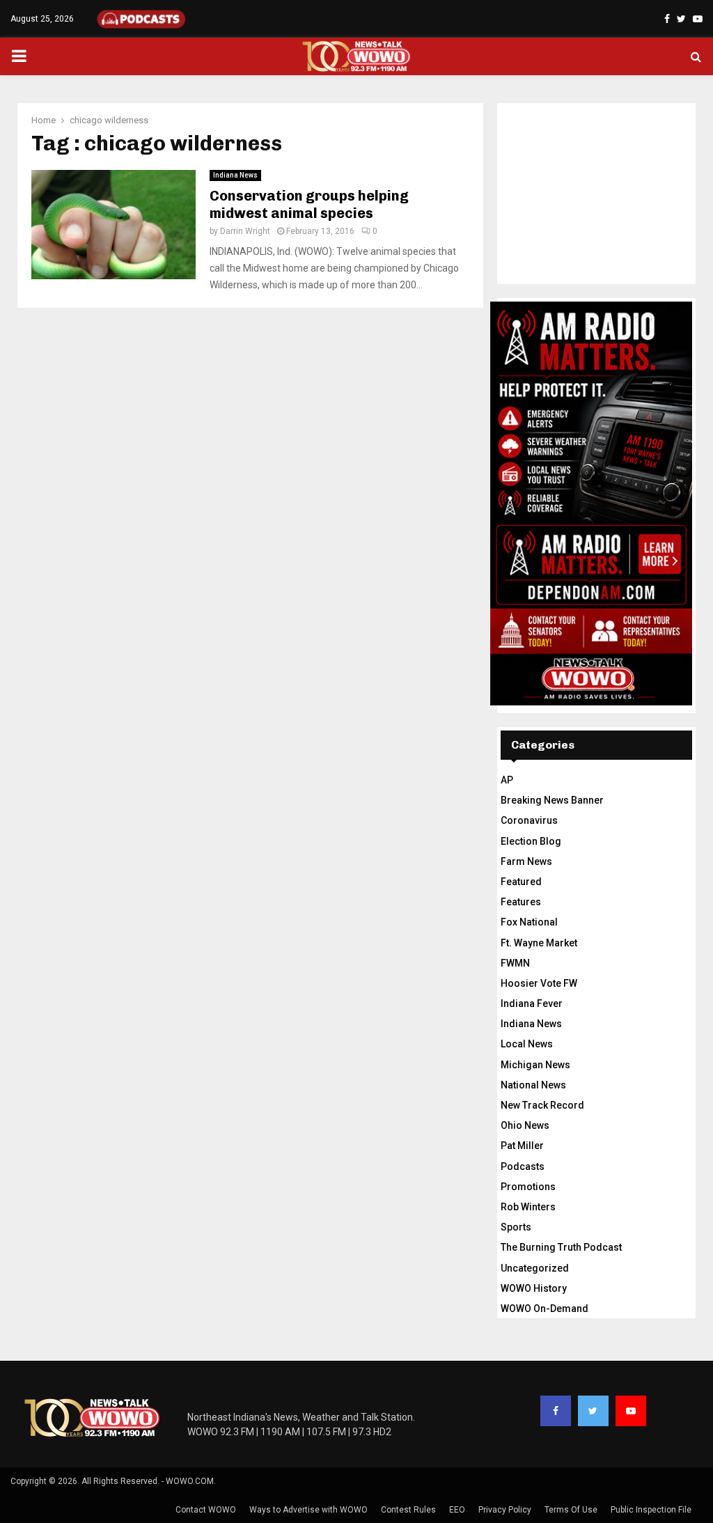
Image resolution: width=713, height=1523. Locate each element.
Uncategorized (535, 1268)
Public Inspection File (651, 1510)
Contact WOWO (205, 1510)
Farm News (526, 861)
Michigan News (535, 1064)
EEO (457, 1510)
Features (521, 901)
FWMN (515, 963)
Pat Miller (522, 1145)
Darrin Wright (245, 231)
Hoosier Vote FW (539, 983)
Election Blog (531, 841)
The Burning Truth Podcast (561, 1247)
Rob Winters (528, 1206)
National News (533, 1085)
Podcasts (522, 1166)
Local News (527, 1043)
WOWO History (534, 1288)
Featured (521, 881)
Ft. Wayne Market (539, 942)
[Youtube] (631, 1411)
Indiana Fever (532, 1003)
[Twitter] (593, 1411)
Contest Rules (408, 1510)
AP (507, 780)
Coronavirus (529, 820)
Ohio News (525, 1125)
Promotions (528, 1186)
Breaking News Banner (552, 800)
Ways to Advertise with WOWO (308, 1510)
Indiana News (235, 175)
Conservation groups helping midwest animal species (309, 204)
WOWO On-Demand (544, 1308)
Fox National (529, 922)
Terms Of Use (570, 1510)
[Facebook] (555, 1411)
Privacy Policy (504, 1510)
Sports (516, 1227)
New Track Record (542, 1105)
